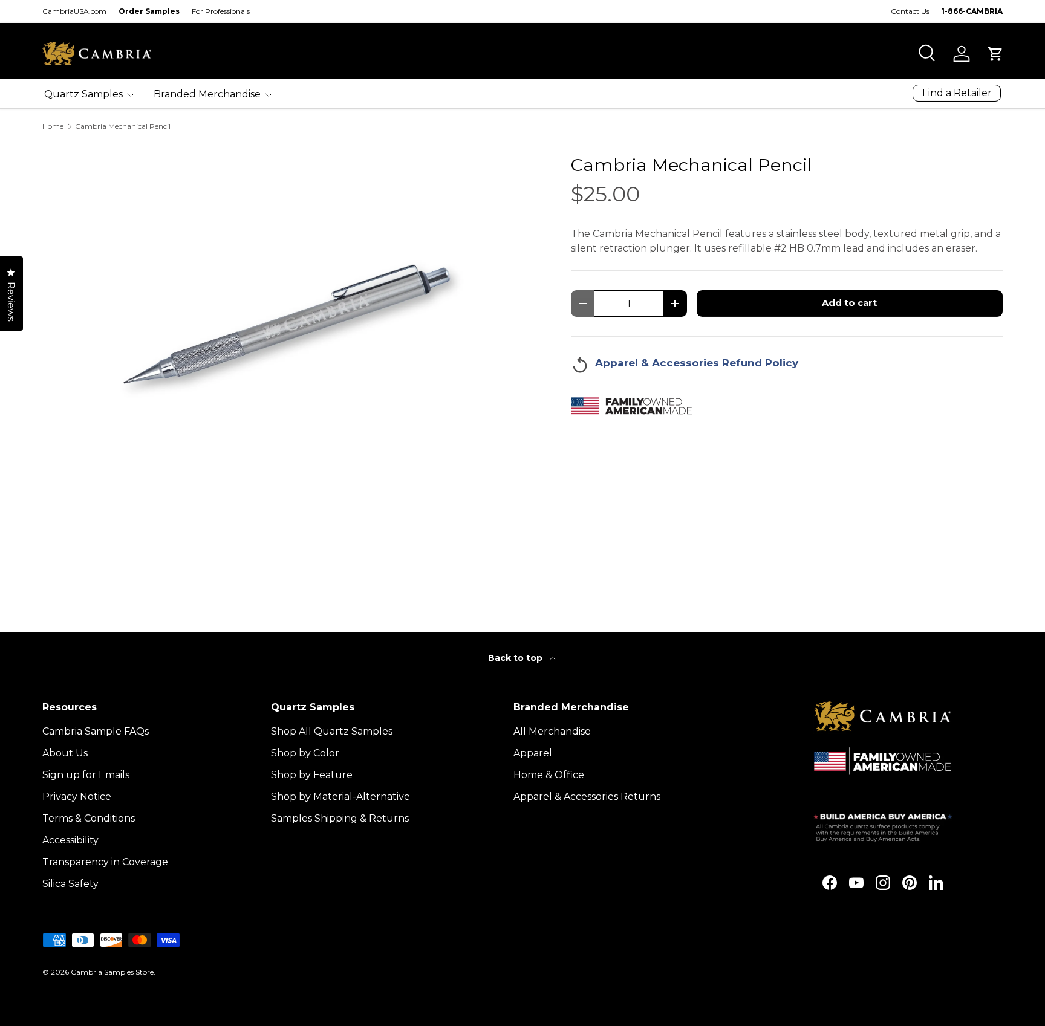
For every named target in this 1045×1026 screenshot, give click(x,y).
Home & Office (548, 775)
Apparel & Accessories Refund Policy (696, 363)
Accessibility (70, 840)
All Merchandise (552, 731)
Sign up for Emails (85, 775)
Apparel (532, 753)
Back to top (516, 657)
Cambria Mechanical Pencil (123, 126)
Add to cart (849, 302)
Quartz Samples (83, 94)
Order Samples (149, 11)
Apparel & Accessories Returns (586, 796)
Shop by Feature (312, 775)
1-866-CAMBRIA (972, 11)
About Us (65, 753)
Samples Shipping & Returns (340, 818)
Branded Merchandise (207, 94)
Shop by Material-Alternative (340, 796)
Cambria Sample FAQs (95, 731)
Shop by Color (305, 753)
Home (52, 126)
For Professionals (221, 11)
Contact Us (910, 11)
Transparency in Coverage (105, 862)
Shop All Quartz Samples (331, 731)
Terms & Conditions (88, 818)
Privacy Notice (76, 796)
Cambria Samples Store (112, 971)
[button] (995, 54)
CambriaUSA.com (74, 11)
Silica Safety (70, 883)
